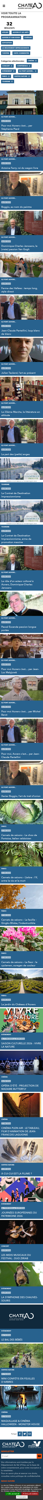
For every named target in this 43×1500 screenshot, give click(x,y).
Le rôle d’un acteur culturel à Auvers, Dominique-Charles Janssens (17, 584)
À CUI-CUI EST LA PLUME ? (16, 1173)
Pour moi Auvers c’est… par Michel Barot (20, 713)
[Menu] (4, 6)
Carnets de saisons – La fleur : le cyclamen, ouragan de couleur (19, 964)
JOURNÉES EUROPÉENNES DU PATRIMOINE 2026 (19, 1214)
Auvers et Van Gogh (11, 38)
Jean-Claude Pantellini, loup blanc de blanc (20, 332)
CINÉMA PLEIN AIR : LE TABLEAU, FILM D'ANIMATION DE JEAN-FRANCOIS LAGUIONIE (20, 1131)
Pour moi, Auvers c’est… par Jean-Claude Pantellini (20, 755)
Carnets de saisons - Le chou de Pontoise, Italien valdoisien (19, 837)
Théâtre (5, 53)
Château (28, 38)
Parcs (4, 76)
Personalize (22, 1497)
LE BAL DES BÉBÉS (11, 1339)
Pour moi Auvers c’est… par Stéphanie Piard (16, 127)
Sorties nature (20, 76)
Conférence (22, 66)
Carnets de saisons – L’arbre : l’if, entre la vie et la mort (19, 879)
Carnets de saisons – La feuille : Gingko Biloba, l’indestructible (18, 921)
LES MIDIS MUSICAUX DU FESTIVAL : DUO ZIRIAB (16, 1256)
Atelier (5, 32)
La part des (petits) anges (15, 454)
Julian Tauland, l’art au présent (18, 373)
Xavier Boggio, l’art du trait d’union (20, 796)
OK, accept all (13, 1494)
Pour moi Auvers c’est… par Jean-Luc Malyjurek (20, 670)
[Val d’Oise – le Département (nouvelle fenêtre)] (34, 1445)
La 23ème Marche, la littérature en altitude (20, 413)
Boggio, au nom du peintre (16, 207)
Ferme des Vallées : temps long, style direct (19, 290)
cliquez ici (34, 1491)
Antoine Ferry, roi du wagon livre (19, 168)
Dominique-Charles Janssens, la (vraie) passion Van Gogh (19, 247)
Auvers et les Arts (21, 32)
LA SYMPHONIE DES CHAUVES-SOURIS (19, 1299)
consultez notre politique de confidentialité (20, 1476)
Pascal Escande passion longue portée (18, 628)
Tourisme (6, 81)
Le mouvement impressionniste (15, 48)
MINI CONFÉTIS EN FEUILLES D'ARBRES (18, 1380)
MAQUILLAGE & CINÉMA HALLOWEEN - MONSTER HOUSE (20, 1422)
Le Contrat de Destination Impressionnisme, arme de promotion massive (16, 539)
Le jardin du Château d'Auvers (18, 1004)
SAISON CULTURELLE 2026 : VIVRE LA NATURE (21, 1045)
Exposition (7, 43)
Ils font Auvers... (26, 71)
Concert (6, 66)
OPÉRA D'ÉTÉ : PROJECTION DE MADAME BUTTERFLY (20, 1087)
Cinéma (31, 61)
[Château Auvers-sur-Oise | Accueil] (30, 5)
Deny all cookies (30, 1494)
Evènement (7, 71)
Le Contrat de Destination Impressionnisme (15, 495)
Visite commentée (21, 53)
